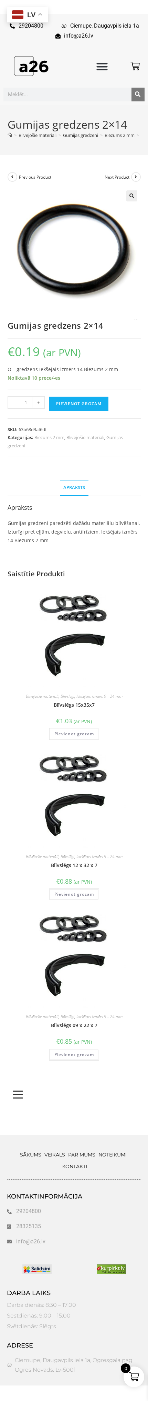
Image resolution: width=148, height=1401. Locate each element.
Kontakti (74, 1166)
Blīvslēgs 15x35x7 (74, 705)
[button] (102, 66)
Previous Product (35, 177)
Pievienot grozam (79, 404)
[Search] (138, 94)
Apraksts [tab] (74, 487)
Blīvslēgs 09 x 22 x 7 (74, 1025)
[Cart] (135, 66)
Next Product (117, 177)
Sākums (30, 1155)
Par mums (81, 1155)
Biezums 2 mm (49, 437)
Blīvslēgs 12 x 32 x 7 (74, 865)
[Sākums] (10, 135)
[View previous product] (12, 177)
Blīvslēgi (67, 696)
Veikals (54, 1155)
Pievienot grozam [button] (74, 734)
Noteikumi (112, 1155)
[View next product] (136, 177)
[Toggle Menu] (18, 1094)
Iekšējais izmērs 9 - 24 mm (99, 696)
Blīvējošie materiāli (85, 437)
